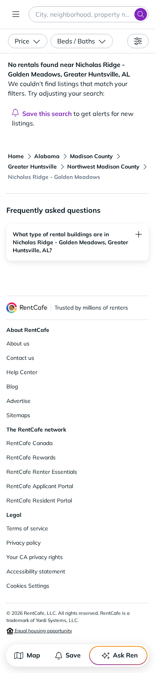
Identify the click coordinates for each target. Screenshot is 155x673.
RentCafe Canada (29, 443)
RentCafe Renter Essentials (41, 471)
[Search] (140, 14)
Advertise (18, 400)
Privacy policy (23, 542)
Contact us (20, 357)
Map (33, 655)
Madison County (91, 156)
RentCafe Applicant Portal (39, 486)
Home (16, 156)
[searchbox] (89, 14)
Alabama (47, 156)
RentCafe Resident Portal (39, 500)
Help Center (21, 372)
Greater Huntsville (32, 166)
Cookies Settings (27, 585)
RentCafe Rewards (31, 457)
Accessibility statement (35, 571)
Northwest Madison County (103, 166)
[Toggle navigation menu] (15, 14)
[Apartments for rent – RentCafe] (27, 307)
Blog (12, 386)
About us (17, 343)
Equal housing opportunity (43, 631)
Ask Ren (125, 655)
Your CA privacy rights (34, 557)
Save (73, 655)
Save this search (47, 114)
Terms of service (27, 528)
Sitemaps (18, 415)
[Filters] (138, 41)
